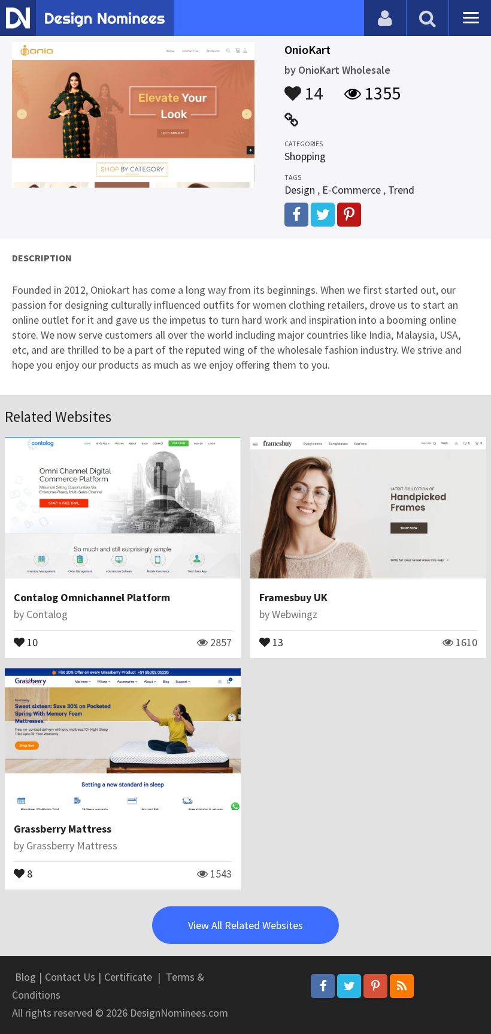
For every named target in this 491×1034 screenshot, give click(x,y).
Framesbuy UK (293, 597)
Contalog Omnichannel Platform (92, 597)
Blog (25, 977)
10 (31, 641)
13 (276, 641)
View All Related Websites (245, 925)
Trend (401, 190)
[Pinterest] (375, 986)
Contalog (47, 614)
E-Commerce (351, 190)
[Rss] (402, 986)
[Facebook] (323, 986)
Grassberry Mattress (62, 829)
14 (312, 88)
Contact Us (70, 977)
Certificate (128, 977)
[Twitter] (349, 986)
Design (299, 190)
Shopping (305, 156)
